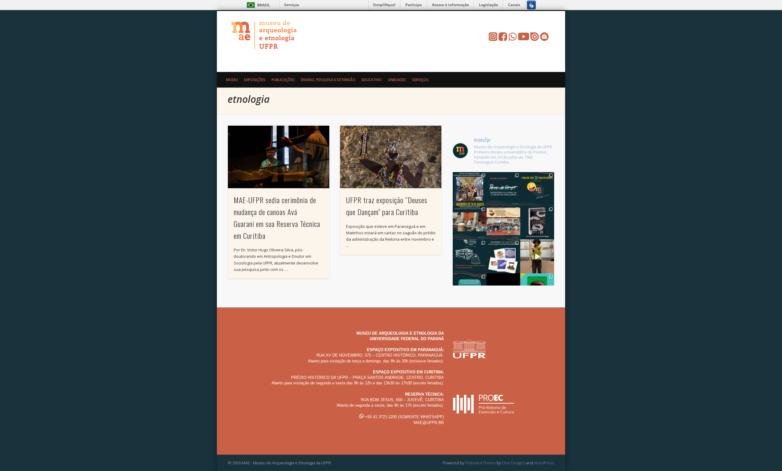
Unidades (397, 79)
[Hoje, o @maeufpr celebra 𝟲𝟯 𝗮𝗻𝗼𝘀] (470, 256)
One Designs (513, 463)
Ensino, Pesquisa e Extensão (328, 79)
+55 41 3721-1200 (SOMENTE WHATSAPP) (404, 417)
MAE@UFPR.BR (429, 422)
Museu (232, 79)
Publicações (283, 79)
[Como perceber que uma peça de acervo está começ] (470, 223)
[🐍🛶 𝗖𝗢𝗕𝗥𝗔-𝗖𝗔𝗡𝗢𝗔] (537, 223)
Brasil (263, 5)
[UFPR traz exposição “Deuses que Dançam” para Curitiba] (390, 157)
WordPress (544, 463)
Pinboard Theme (480, 463)
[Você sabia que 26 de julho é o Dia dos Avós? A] (504, 256)
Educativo (372, 79)
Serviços (291, 4)
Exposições (254, 79)
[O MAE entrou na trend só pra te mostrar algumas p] (537, 256)
